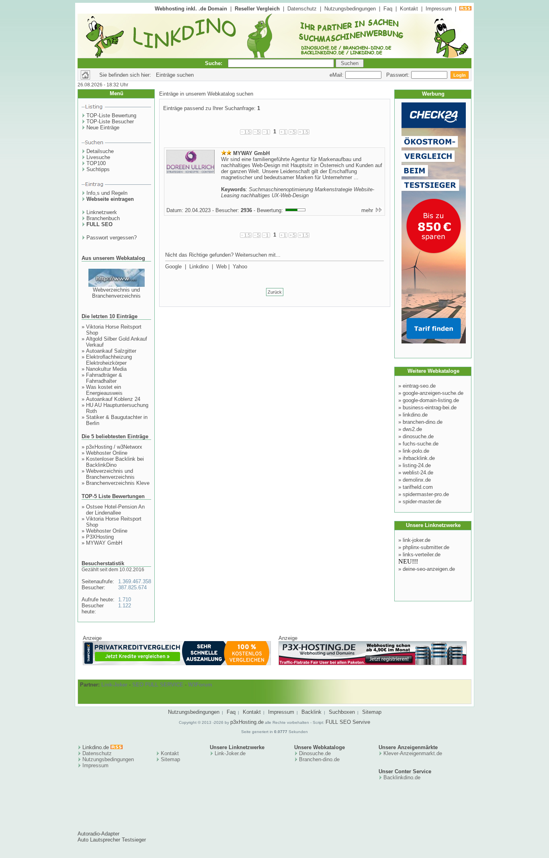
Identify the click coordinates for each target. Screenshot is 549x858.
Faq (387, 9)
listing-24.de (417, 465)
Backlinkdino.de (401, 777)
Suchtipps (98, 169)
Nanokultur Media (106, 369)
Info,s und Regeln (106, 193)
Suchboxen (342, 712)
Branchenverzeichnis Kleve (118, 483)
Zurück (275, 292)
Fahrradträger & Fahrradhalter (104, 378)
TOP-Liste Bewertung (111, 115)
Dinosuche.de (315, 753)
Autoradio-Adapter (98, 834)
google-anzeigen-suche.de (433, 393)
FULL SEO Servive (348, 722)
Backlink (311, 712)
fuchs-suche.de (420, 444)
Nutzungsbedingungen (350, 9)
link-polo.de (416, 451)
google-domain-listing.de (431, 400)
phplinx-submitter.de (426, 547)
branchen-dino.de (422, 422)
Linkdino (199, 267)
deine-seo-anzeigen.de (429, 569)
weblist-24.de (418, 473)
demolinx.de (417, 480)
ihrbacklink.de (419, 458)
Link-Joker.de (230, 753)
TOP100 (96, 163)
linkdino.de (415, 415)
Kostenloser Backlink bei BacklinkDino (115, 462)
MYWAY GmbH (104, 543)
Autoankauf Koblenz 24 (113, 399)
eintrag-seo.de (419, 386)
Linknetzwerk (101, 212)
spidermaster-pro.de (426, 494)
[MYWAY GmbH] (190, 172)
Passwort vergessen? (111, 238)
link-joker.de (416, 540)
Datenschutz (302, 9)
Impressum (439, 9)
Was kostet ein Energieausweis (104, 390)
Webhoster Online (106, 453)
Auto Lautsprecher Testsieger (112, 840)
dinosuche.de (418, 436)
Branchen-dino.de (319, 759)
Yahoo (240, 267)
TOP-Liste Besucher (110, 121)
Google (173, 267)
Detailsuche (100, 151)
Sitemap (371, 712)
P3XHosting (100, 537)
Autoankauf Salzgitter (111, 351)
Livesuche (98, 157)
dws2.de (412, 429)
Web (221, 267)
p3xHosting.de (247, 722)
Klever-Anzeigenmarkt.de (412, 753)
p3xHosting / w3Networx (114, 447)
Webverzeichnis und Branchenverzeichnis (116, 293)
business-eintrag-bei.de (430, 407)
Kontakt (409, 9)
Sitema (169, 759)
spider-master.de (422, 501)
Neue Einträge (102, 128)
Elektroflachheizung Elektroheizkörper (109, 360)
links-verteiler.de (421, 555)
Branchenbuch (103, 218)
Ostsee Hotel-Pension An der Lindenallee (115, 510)
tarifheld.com (418, 487)
